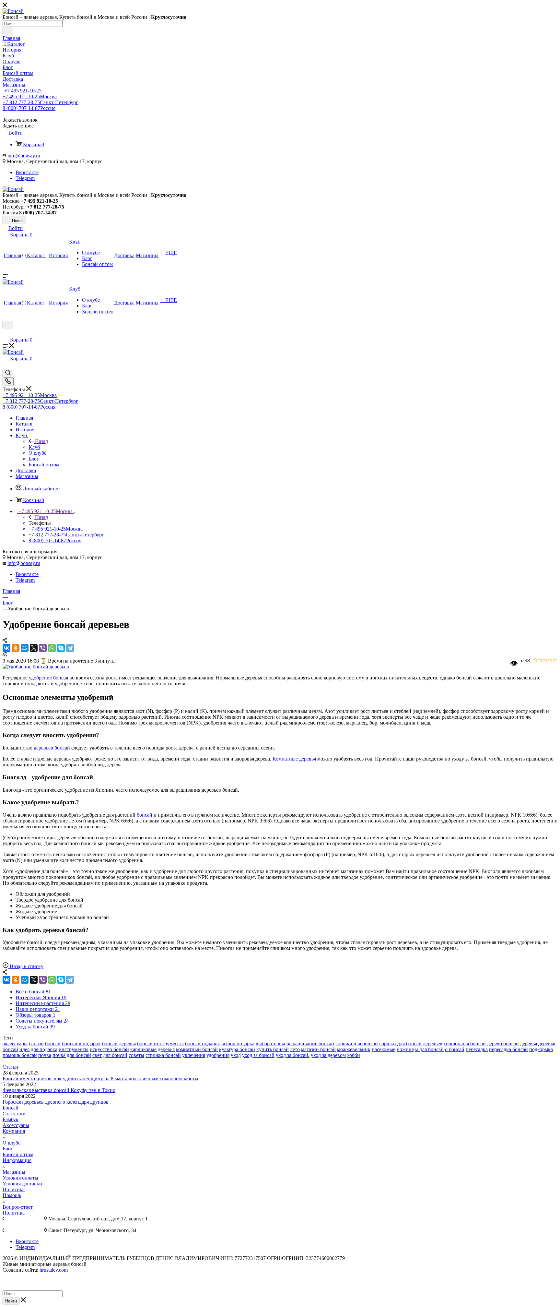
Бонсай (10, 1107)
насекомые (383, 1049)
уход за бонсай (258, 1055)
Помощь (12, 1195)
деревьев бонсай (52, 747)
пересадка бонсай (508, 1049)
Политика (14, 1189)
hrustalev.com (54, 1270)
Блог (8, 1148)
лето (295, 1049)
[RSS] (5, 654)
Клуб (34, 447)
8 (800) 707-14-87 (29, 108)
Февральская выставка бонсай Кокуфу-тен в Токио (59, 1090)
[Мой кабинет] (5, 333)
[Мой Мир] (25, 648)
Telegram (25, 178)
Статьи (10, 1067)
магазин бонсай (318, 1049)
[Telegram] (70, 648)
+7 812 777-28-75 (40, 102)
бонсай (144, 815)
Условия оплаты (20, 1178)
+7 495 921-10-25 (22, 90)
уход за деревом (328, 1055)
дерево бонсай (503, 1043)
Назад (41, 441)
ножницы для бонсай (420, 1049)
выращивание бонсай (310, 1043)
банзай (36, 1043)
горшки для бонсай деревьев (410, 1043)
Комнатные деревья (294, 758)
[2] (545, 661)
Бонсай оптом (18, 1154)
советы (136, 1055)
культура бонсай (237, 1049)
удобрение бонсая (48, 677)
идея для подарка (38, 1049)
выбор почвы (270, 1043)
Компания (14, 1131)
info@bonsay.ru (23, 155)
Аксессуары (16, 1125)
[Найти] (8, 31)
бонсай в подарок (81, 1043)
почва (44, 1055)
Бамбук (10, 1119)
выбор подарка (237, 1043)
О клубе (11, 1142)
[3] (550, 661)
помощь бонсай (20, 1055)
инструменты (73, 1049)
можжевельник (353, 1049)
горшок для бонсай (465, 1043)
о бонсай (454, 1049)
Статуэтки (14, 1113)
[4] (555, 661)
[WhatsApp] (52, 648)
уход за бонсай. (292, 1055)
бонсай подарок (202, 1043)
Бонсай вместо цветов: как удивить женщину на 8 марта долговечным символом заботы (100, 1078)
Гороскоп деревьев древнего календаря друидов (56, 1102)
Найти (11, 1301)
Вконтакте (27, 172)
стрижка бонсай (163, 1055)
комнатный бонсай (197, 1049)
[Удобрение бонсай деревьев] (36, 666)
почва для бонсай (71, 1055)
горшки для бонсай (356, 1043)
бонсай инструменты (160, 1043)
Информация (17, 1160)
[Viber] (43, 648)
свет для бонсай (109, 1055)
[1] (540, 661)
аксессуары (15, 1043)
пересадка (477, 1049)
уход (236, 1055)
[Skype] (61, 648)
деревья (528, 1043)
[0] (535, 661)
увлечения (193, 1055)
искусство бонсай (109, 1049)
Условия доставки (22, 1183)
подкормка (541, 1049)
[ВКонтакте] (6, 648)
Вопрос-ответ (18, 1207)
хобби (353, 1055)
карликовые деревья (152, 1049)
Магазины (14, 1172)
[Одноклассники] (15, 648)
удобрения (217, 1055)
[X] (34, 648)
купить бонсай (272, 1049)
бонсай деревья (119, 1043)
